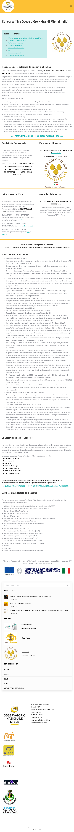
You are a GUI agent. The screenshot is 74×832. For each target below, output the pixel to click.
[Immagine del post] (6, 597)
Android (4, 234)
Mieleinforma (26, 638)
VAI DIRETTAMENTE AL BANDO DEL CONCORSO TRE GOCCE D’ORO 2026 (37, 136)
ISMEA (6, 674)
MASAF (6, 669)
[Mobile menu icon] (70, 6)
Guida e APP (25, 652)
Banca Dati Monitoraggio (29, 628)
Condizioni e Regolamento (17, 40)
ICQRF (6, 683)
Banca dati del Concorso (16, 48)
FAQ (9, 50)
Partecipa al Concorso (15, 43)
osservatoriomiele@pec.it (39, 723)
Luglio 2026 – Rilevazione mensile (20, 603)
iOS (28, 232)
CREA (6, 679)
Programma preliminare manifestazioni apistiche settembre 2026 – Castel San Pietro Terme (39, 610)
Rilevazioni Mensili (26, 624)
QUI (21, 220)
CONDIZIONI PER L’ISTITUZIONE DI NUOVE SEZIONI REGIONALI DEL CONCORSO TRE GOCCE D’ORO (37, 486)
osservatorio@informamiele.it (40, 720)
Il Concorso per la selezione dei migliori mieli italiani (25, 38)
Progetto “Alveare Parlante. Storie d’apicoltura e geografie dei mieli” (31, 596)
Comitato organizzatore (16, 55)
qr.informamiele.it (27, 226)
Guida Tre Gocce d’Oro (15, 45)
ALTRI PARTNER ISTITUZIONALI (14, 688)
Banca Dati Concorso (28, 655)
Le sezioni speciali (14, 53)
